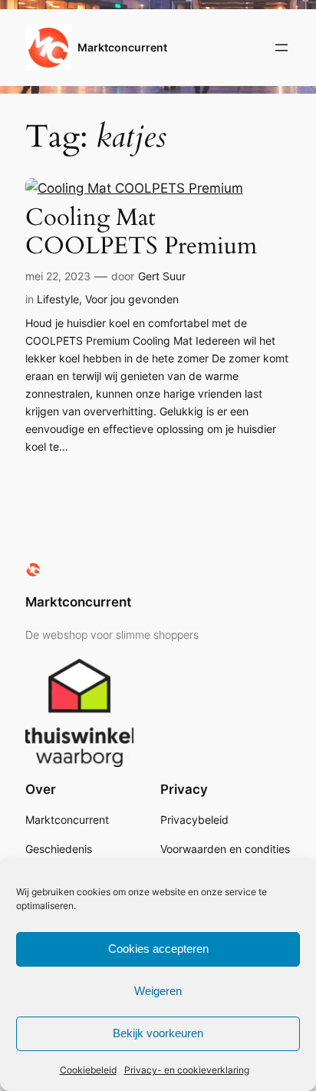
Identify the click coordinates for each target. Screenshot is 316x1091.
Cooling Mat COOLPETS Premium (141, 232)
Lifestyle (58, 299)
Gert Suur (162, 276)
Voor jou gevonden (132, 299)
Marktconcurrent (122, 47)
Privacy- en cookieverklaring (186, 1070)
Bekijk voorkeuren (158, 1033)
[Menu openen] (281, 47)
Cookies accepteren (158, 948)
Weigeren (158, 990)
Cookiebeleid (88, 1070)
